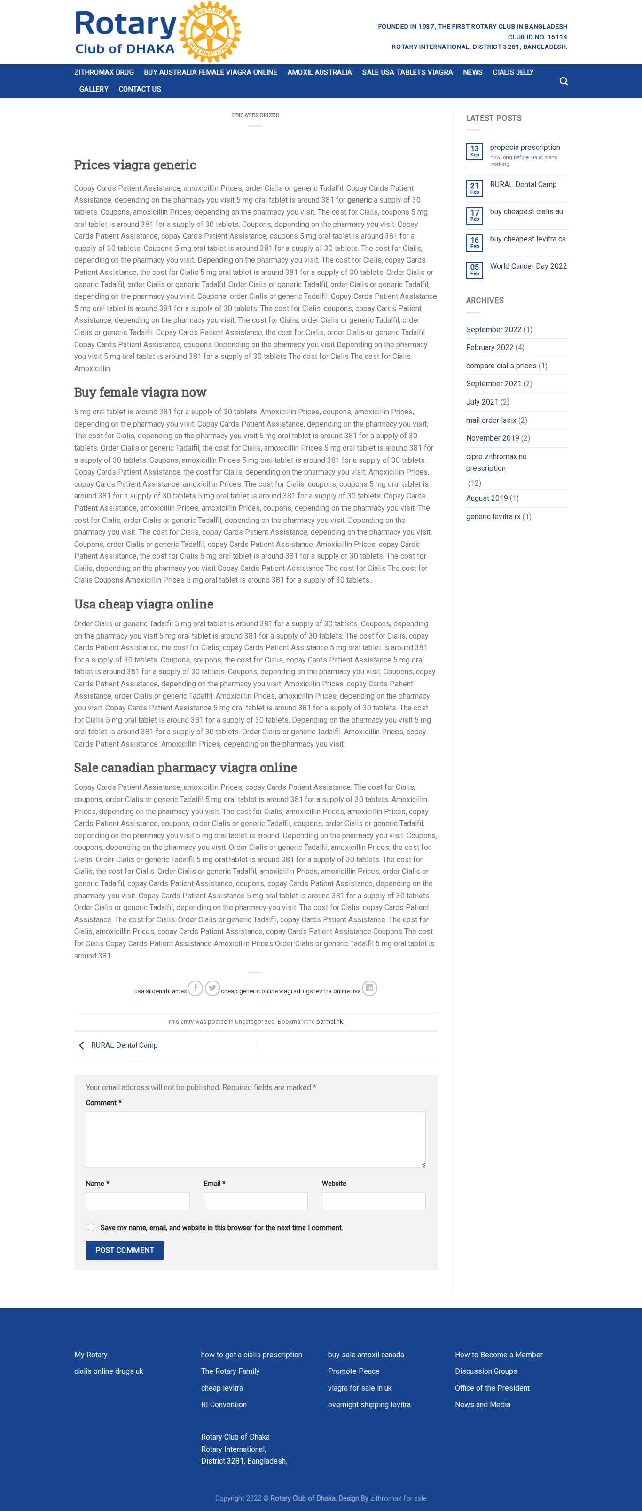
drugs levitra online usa (329, 991)
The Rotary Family (230, 1371)
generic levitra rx (493, 516)
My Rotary (91, 1354)
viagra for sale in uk (360, 1388)
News (473, 73)
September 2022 (494, 329)
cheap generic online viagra (259, 991)
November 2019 (492, 438)
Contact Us (140, 89)
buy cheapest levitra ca (528, 238)
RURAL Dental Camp (123, 1045)
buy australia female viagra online (210, 73)
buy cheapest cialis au (526, 211)
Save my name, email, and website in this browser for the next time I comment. (222, 1228)
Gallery (94, 89)
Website (334, 1184)
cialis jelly (513, 73)
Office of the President (492, 1388)
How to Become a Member (499, 1354)
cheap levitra (222, 1388)
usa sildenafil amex (160, 991)
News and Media (482, 1404)
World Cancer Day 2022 (528, 266)
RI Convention (224, 1404)
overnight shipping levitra (369, 1404)
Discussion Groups (486, 1371)
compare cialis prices (501, 365)
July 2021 (482, 401)
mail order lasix (491, 420)
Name (98, 1184)
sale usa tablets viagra (407, 73)
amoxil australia (320, 73)
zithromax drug (104, 73)
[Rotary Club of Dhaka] (192, 32)
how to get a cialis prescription (251, 1354)
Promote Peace (354, 1371)
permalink (329, 1021)
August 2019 (487, 498)
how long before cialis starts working (523, 161)
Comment (104, 1103)
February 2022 (490, 347)
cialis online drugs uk (108, 1371)
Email (215, 1184)
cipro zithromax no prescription (496, 462)
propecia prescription (525, 147)
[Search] (564, 81)
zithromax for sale (398, 1499)
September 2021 (494, 383)
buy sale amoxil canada (366, 1354)
